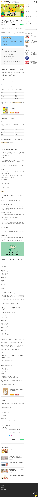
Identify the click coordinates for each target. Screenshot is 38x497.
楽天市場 (17, 112)
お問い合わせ (2, 487)
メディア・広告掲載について (4, 489)
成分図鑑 (27, 21)
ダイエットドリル (28, 16)
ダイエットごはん (3, 24)
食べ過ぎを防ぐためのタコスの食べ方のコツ (10, 56)
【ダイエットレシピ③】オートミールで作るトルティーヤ (12, 61)
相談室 (27, 18)
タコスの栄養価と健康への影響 (8, 54)
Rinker (13, 109)
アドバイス (27, 11)
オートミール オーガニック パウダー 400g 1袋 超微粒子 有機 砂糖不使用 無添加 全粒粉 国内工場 (16, 389)
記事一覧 (27, 6)
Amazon (12, 112)
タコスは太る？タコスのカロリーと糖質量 (10, 51)
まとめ (4, 63)
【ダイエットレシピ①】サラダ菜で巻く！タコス (11, 58)
